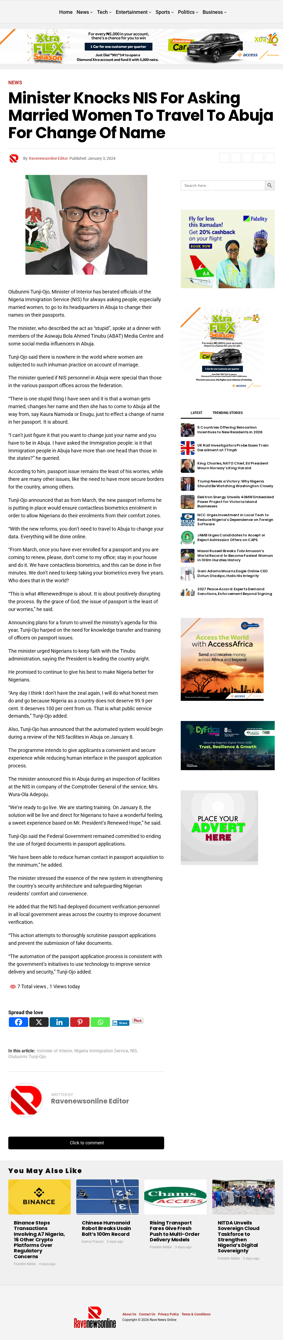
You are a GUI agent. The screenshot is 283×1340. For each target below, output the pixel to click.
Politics (186, 12)
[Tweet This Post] (236, 158)
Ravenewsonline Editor (48, 158)
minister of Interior (54, 1051)
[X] (39, 1022)
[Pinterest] (80, 1022)
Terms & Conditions (196, 1314)
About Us (129, 1314)
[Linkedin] (59, 1022)
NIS (133, 1051)
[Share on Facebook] (224, 158)
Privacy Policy (168, 1314)
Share (123, 1023)
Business (213, 12)
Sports (163, 12)
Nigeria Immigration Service (101, 1051)
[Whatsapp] (100, 1022)
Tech (102, 12)
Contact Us (147, 1314)
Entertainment (132, 12)
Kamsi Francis (92, 1242)
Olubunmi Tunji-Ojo (27, 1057)
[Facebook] (18, 1022)
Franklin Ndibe (25, 1264)
